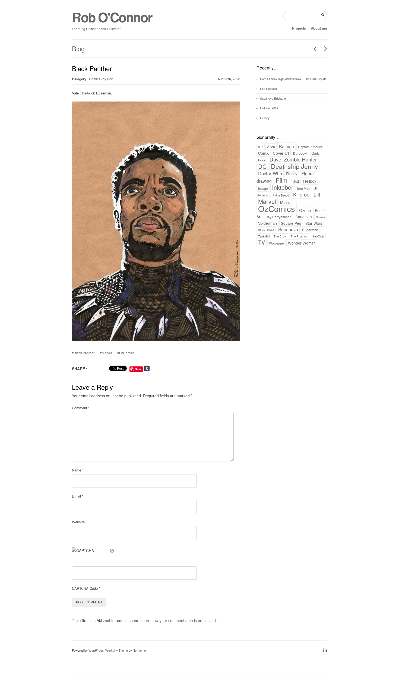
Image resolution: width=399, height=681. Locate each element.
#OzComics (125, 352)
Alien (271, 146)
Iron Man (303, 188)
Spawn (320, 217)
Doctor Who (270, 173)
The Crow (280, 236)
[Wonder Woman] (323, 48)
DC (262, 166)
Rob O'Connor (112, 17)
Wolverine (276, 243)
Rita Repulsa (268, 88)
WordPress (96, 650)
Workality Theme (116, 650)
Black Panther (92, 68)
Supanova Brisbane (273, 98)
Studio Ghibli (266, 230)
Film (281, 180)
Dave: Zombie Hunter (293, 159)
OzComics (276, 208)
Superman (310, 229)
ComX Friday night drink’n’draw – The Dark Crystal (293, 79)
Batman (286, 146)
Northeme (139, 650)
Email (77, 496)
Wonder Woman (302, 243)
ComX (263, 153)
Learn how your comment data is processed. (178, 620)
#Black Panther (83, 352)
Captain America (310, 146)
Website (78, 521)
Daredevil (300, 153)
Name (78, 470)
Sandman (304, 216)
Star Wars (313, 223)
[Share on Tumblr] (152, 368)
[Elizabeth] (313, 48)
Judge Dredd (280, 195)
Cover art (281, 153)
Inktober (282, 187)
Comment (81, 407)
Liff (317, 194)
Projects (299, 28)
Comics (94, 79)
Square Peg (291, 223)
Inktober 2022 (269, 108)
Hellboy (265, 118)
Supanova (288, 229)
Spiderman (267, 223)
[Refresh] (112, 550)
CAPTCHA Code (85, 588)
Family (291, 173)
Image (263, 188)
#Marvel (106, 352)
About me (319, 28)
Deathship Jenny (294, 166)
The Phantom (299, 236)
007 (260, 147)
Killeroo (301, 194)
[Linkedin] (325, 650)
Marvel (267, 201)
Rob (110, 79)
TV (261, 242)
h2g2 (295, 181)
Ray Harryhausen (278, 216)
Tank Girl (264, 236)
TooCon (318, 236)
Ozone (305, 210)
